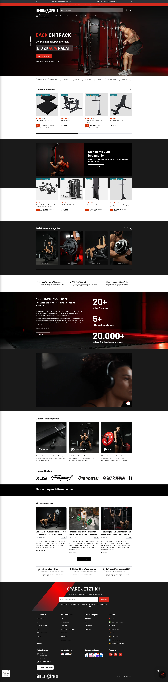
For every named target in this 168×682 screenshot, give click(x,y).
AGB (62, 618)
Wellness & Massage (42, 632)
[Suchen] (62, 10)
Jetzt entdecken (43, 56)
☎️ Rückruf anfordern (114, 629)
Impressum (63, 636)
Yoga (38, 629)
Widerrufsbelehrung (66, 640)
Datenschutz (64, 625)
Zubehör (39, 636)
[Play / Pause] (128, 403)
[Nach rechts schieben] (130, 89)
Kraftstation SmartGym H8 (93, 205)
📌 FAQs (111, 618)
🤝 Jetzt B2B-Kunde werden (116, 643)
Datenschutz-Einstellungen (68, 629)
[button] (130, 10)
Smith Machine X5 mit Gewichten (69, 205)
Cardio (38, 622)
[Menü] (9, 671)
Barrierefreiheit (65, 622)
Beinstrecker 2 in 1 (65, 120)
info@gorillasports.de (45, 661)
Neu (38, 640)
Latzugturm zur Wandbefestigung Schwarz (94, 121)
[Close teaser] (158, 671)
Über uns (87, 622)
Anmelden (104, 599)
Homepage (88, 618)
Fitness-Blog (88, 625)
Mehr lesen (39, 550)
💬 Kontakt (112, 625)
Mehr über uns (43, 335)
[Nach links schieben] (126, 89)
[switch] (6, 675)
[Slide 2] (30, 44)
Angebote (39, 643)
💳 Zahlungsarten (113, 636)
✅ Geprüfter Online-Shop (116, 622)
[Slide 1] (30, 39)
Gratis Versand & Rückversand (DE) (63, 1)
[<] (36, 1)
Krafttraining (40, 618)
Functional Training (42, 625)
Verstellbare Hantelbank (116, 120)
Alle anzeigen (84, 559)
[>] (131, 1)
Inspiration (88, 629)
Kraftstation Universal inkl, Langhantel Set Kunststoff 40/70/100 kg (47, 205)
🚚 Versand (112, 632)
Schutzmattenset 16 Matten (44, 120)
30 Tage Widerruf (108, 1)
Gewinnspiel (64, 632)
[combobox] (91, 10)
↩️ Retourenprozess (114, 640)
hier (90, 606)
